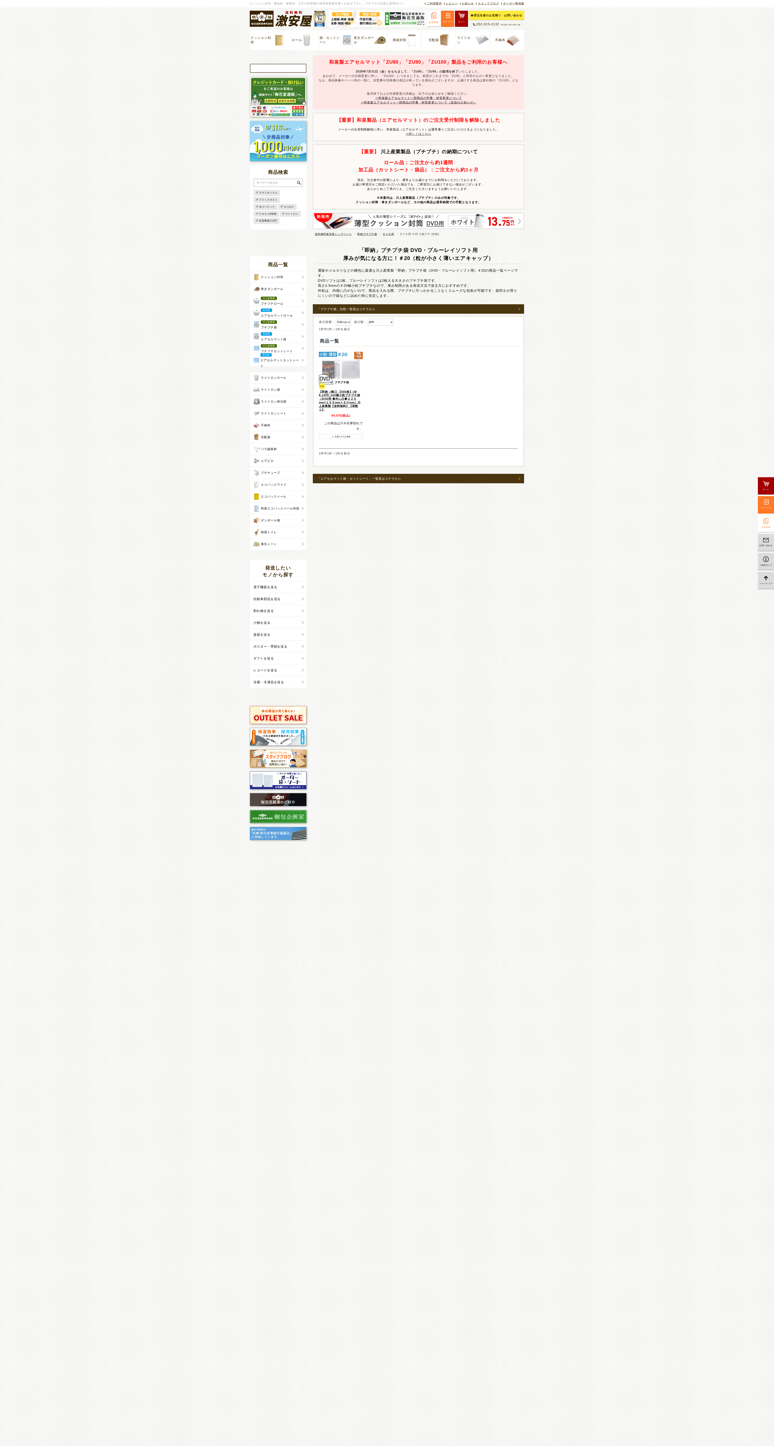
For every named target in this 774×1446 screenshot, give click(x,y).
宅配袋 (434, 40)
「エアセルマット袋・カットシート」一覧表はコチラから (359, 478)
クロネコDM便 (268, 213)
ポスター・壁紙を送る (270, 646)
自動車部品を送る (267, 599)
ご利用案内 (434, 3)
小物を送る (261, 622)
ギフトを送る (263, 658)
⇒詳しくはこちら (418, 134)
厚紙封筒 (399, 40)
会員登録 (433, 22)
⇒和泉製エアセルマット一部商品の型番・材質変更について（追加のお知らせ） (418, 102)
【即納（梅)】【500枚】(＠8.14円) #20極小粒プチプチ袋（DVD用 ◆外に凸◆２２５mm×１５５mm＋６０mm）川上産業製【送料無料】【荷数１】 (340, 400)
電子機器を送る (265, 587)
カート (461, 22)
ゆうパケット (267, 206)
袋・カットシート (329, 40)
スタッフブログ (488, 3)
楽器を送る (261, 634)
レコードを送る (265, 670)
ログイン (447, 21)
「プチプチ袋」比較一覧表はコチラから (346, 309)
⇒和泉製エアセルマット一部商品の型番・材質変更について (418, 98)
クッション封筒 (261, 40)
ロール (297, 40)
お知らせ (468, 3)
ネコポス (289, 206)
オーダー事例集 (513, 3)
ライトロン (464, 40)
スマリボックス (268, 192)
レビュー (452, 3)
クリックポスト (268, 199)
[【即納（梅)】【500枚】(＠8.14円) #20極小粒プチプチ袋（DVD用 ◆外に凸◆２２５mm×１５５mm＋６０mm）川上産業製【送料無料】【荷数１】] (341, 368)
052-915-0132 (498, 24)
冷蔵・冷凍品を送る (268, 682)
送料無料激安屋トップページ (333, 234)
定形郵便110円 (268, 220)
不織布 (500, 40)
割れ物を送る (263, 611)
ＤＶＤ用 (388, 234)
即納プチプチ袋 (367, 234)
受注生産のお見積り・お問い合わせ (498, 15)
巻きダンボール (364, 40)
